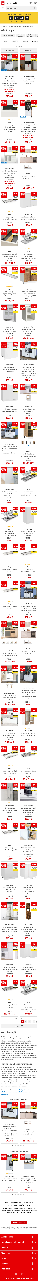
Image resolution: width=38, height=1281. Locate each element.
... (31, 1021)
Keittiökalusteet (28, 26)
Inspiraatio (5, 1269)
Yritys (3, 1258)
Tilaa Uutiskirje (19, 1222)
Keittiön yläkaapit (20, 35)
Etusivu (3, 26)
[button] (2, 8)
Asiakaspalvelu (7, 1237)
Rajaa (27, 50)
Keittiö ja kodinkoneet (15, 26)
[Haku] (34, 8)
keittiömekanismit (6, 1092)
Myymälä (4, 1247)
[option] (26, 167)
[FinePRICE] (15, 41)
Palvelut (4, 1263)
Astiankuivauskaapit (8, 35)
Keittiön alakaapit (30, 35)
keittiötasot (4, 1094)
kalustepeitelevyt (23, 1090)
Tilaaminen (5, 1253)
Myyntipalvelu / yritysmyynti (12, 1242)
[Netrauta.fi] (9, 3)
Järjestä (8, 50)
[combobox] (21, 8)
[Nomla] (25, 41)
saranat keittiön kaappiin (20, 1092)
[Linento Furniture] (5, 41)
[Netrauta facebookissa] (16, 1274)
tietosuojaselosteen (25, 1228)
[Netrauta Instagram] (22, 1274)
